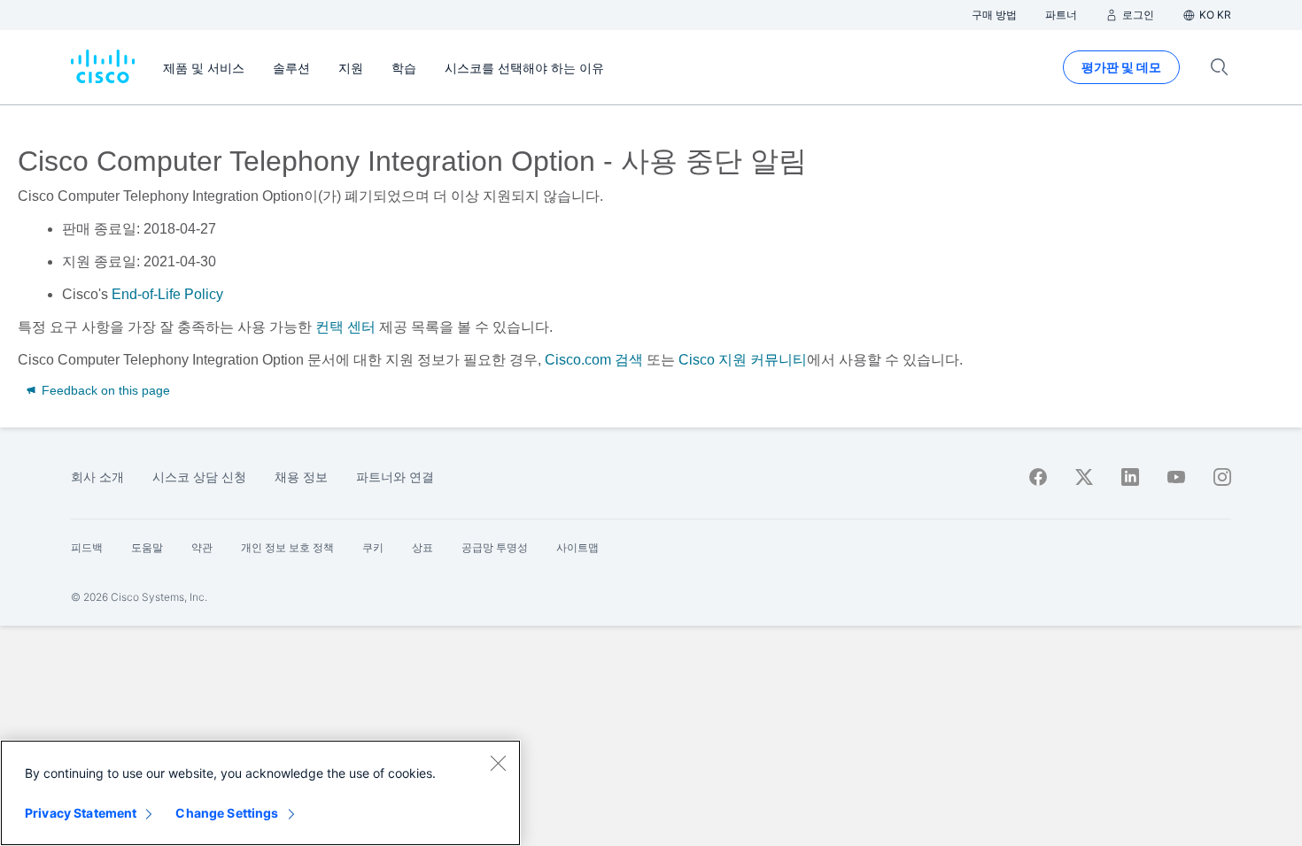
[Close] (498, 763)
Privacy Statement (80, 812)
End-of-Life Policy (167, 294)
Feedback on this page (104, 390)
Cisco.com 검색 (594, 359)
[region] (260, 793)
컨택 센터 (345, 327)
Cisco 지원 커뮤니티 (742, 359)
